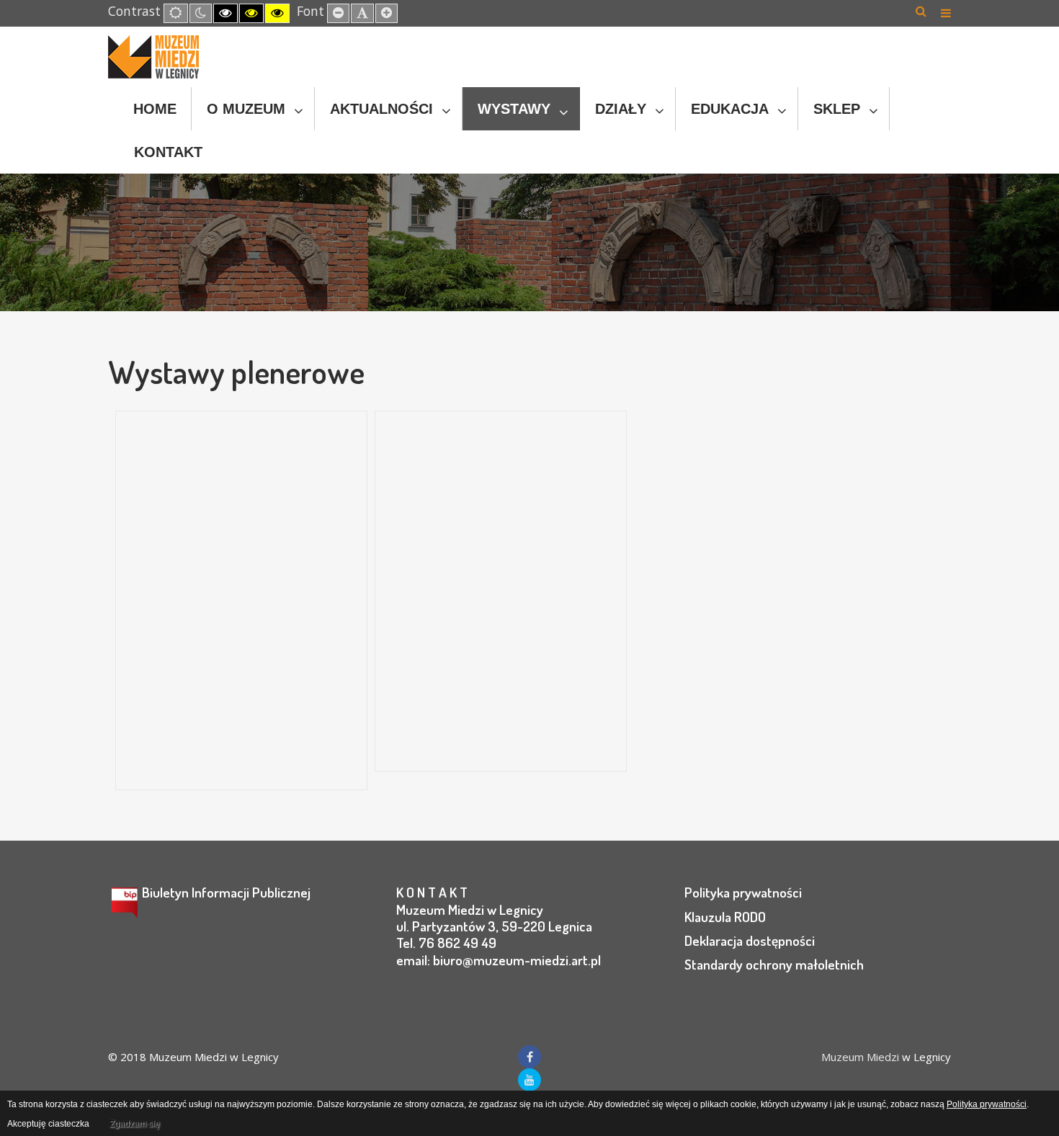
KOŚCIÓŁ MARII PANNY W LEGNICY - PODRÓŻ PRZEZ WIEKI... (230, 574)
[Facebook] (529, 1057)
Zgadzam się (135, 1124)
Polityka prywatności (743, 892)
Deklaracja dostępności (749, 940)
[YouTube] (529, 1080)
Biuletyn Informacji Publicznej (226, 892)
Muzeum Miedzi (860, 1057)
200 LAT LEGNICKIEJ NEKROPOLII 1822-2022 (484, 535)
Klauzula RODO (725, 917)
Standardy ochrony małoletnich (774, 964)
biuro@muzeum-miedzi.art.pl (517, 960)
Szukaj (921, 11)
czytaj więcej (172, 762)
